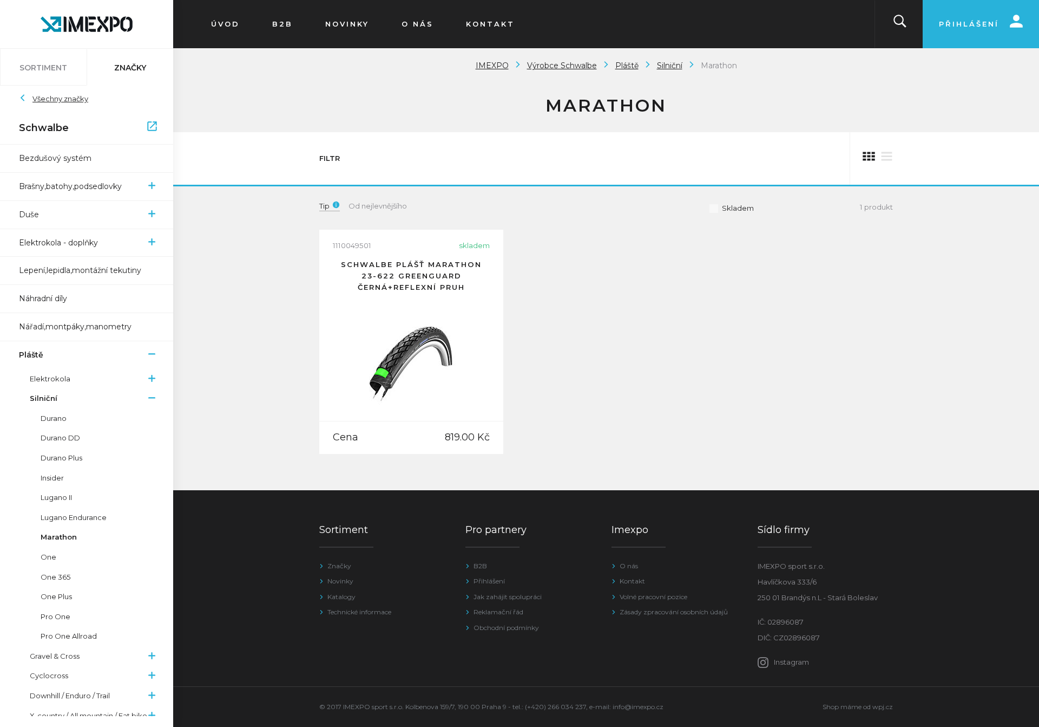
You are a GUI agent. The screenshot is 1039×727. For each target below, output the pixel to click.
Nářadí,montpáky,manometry (75, 327)
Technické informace (359, 612)
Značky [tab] (130, 68)
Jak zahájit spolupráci (508, 597)
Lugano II (56, 497)
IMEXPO (492, 65)
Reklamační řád (498, 612)
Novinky (340, 581)
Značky (339, 566)
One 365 (55, 577)
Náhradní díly (43, 298)
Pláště (31, 355)
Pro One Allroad (69, 636)
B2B (480, 566)
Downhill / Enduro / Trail (70, 695)
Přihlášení (489, 581)
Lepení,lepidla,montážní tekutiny (80, 270)
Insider (52, 477)
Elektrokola (50, 378)
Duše (29, 214)
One (48, 557)
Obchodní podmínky (506, 628)
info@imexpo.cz (638, 707)
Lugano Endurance (74, 517)
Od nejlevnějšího (377, 206)
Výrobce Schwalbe (562, 65)
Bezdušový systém (55, 158)
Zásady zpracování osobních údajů (674, 612)
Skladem (738, 208)
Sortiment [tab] (43, 68)
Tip (324, 206)
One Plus (56, 596)
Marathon (59, 537)
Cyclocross (49, 675)
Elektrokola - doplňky (58, 243)
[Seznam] (886, 158)
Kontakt (632, 581)
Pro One (55, 616)
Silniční (43, 398)
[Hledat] (900, 24)
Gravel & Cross (55, 656)
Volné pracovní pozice (653, 597)
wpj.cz (882, 707)
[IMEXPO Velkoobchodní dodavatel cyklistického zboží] (86, 24)
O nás (629, 566)
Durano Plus (61, 457)
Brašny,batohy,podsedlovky (70, 186)
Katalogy (341, 597)
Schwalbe (81, 128)
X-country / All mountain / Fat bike (88, 715)
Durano (54, 418)
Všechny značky (60, 98)
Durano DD (60, 437)
